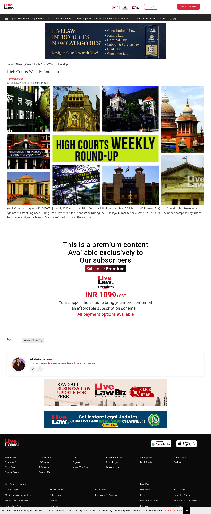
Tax (74, 457)
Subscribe (105, 268)
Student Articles (57, 489)
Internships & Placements (107, 495)
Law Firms (142, 18)
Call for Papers (12, 489)
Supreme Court (39, 18)
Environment (180, 457)
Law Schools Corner (15, 484)
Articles (97, 18)
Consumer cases (114, 457)
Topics (12, 18)
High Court (10, 467)
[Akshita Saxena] (18, 364)
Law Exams (55, 506)
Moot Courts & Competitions (18, 495)
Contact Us (44, 472)
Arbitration (44, 467)
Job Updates (158, 18)
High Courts (61, 18)
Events (143, 495)
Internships (145, 506)
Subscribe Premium (188, 7)
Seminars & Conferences (16, 500)
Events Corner (12, 472)
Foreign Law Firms (149, 500)
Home (10, 64)
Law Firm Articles (182, 495)
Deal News (145, 489)
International (113, 467)
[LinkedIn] (40, 369)
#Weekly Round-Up (33, 340)
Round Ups (112, 462)
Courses (53, 500)
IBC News (44, 462)
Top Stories (24, 18)
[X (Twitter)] (32, 369)
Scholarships (101, 489)
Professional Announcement (187, 500)
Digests (125, 18)
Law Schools (110, 18)
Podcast (178, 462)
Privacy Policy (175, 510)
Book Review (147, 462)
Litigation (178, 506)
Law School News (13, 506)
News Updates (84, 18)
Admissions (55, 495)
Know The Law (80, 467)
